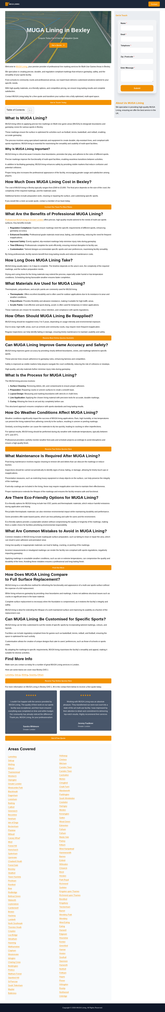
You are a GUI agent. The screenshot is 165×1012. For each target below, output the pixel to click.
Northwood (64, 992)
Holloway (63, 756)
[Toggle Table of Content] (28, 110)
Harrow (62, 950)
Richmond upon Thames (69, 895)
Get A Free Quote (58, 738)
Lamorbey (9, 675)
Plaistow (11, 830)
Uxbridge (63, 996)
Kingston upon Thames (69, 891)
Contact (154, 4)
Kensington (64, 814)
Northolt (62, 969)
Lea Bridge (13, 935)
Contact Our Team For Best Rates (58, 207)
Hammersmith (65, 853)
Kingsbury (63, 903)
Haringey (63, 806)
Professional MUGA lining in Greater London (24, 220)
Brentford (63, 899)
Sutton (62, 818)
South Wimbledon (67, 798)
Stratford (11, 873)
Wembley (63, 918)
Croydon (11, 931)
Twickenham (64, 907)
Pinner (62, 981)
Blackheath (13, 792)
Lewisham (12, 799)
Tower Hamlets (14, 877)
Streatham (12, 939)
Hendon (62, 876)
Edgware (63, 934)
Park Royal (64, 880)
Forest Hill (12, 846)
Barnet (62, 911)
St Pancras (13, 981)
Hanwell (62, 930)
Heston (62, 953)
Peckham (12, 881)
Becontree (12, 815)
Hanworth (63, 965)
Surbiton (63, 887)
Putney (62, 841)
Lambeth (12, 919)
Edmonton (63, 825)
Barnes (62, 856)
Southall (62, 957)
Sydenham (12, 854)
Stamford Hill (13, 978)
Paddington (64, 794)
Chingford (63, 783)
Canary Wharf (14, 838)
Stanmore (63, 961)
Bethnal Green (14, 896)
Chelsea (63, 760)
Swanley (32, 675)
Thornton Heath (15, 927)
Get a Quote (57, 45)
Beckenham (13, 826)
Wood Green (64, 822)
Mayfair (11, 989)
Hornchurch (13, 850)
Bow (10, 888)
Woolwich (12, 776)
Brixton (11, 912)
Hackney (12, 916)
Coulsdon (63, 802)
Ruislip (62, 988)
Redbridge (12, 892)
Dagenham (13, 795)
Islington (11, 958)
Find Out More (58, 568)
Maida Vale (64, 837)
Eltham (40, 675)
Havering (12, 943)
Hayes (62, 977)
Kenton (62, 942)
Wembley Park (65, 915)
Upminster (12, 857)
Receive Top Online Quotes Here (58, 449)
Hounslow (63, 938)
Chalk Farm (64, 787)
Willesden (63, 864)
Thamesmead (14, 772)
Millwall (11, 834)
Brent (61, 872)
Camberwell (13, 908)
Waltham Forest (15, 974)
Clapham (12, 950)
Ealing (62, 926)
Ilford (10, 842)
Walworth (12, 900)
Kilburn (62, 845)
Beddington (13, 966)
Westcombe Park (15, 788)
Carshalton (64, 775)
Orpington (12, 780)
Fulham (62, 829)
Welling (25, 675)
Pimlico (11, 970)
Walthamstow (14, 947)
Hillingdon (63, 984)
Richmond (63, 884)
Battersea (12, 993)
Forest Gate (13, 865)
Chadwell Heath (15, 861)
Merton (62, 779)
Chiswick (63, 868)
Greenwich (12, 811)
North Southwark (15, 923)
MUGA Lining (21, 67)
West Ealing (64, 922)
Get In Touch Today (58, 102)
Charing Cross (14, 962)
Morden (62, 810)
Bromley (11, 869)
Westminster (13, 954)
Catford (11, 807)
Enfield (62, 860)
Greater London (15, 784)
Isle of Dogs (13, 823)
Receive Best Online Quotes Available (58, 338)
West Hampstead (66, 849)
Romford (11, 885)
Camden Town (65, 767)
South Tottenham (15, 985)
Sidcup (18, 675)
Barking (11, 803)
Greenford (63, 946)
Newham (12, 819)
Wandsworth (64, 791)
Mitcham (63, 763)
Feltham (62, 973)
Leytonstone (13, 904)
